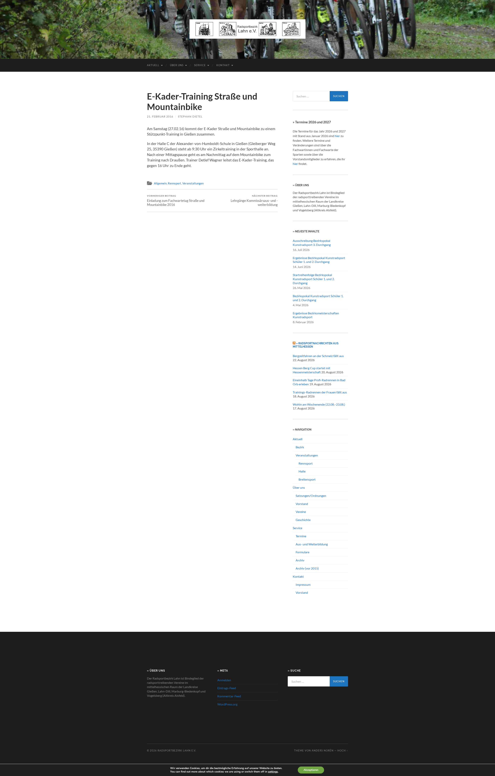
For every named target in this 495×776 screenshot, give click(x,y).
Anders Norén (323, 750)
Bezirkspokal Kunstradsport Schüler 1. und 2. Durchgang (318, 298)
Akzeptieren (311, 770)
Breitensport (307, 479)
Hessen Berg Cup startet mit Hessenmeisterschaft (311, 370)
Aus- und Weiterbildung (312, 544)
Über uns (176, 65)
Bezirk (300, 447)
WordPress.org (227, 704)
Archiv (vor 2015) (307, 568)
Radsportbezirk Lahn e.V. (177, 750)
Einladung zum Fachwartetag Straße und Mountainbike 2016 (176, 200)
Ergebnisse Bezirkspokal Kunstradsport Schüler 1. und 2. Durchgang (319, 260)
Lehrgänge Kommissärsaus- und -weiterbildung (254, 200)
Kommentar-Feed (229, 696)
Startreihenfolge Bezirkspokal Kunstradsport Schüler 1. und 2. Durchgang (314, 279)
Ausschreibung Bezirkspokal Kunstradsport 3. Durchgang (312, 242)
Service (200, 65)
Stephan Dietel (190, 116)
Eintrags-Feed (226, 688)
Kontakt (223, 65)
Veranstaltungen (193, 183)
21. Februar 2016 (160, 116)
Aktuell (153, 65)
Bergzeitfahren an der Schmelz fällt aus (318, 356)
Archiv (300, 560)
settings (273, 771)
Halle (302, 471)
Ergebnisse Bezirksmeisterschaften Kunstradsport (316, 315)
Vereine (301, 511)
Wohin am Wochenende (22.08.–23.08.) (319, 404)
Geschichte (303, 520)
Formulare (302, 552)
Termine (301, 536)
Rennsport (174, 183)
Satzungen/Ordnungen (311, 495)
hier (337, 136)
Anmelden (224, 680)
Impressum (303, 584)
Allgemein (160, 183)
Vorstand (302, 504)
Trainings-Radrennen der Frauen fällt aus (320, 392)
